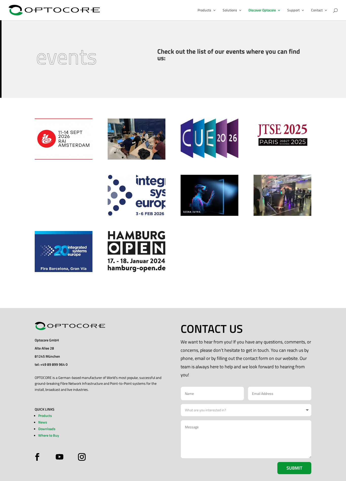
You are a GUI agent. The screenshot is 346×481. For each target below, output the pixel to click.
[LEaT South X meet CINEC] (282, 195)
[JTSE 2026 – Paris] (282, 135)
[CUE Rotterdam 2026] (209, 138)
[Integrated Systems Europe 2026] (136, 195)
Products (204, 10)
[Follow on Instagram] (80, 457)
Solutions (230, 10)
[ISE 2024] (63, 251)
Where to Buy (48, 435)
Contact (317, 10)
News (42, 422)
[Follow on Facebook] (38, 457)
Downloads (46, 428)
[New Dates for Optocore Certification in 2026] (136, 139)
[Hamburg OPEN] (136, 251)
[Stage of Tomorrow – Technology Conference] (209, 195)
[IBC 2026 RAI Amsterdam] (63, 139)
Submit (294, 468)
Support (293, 10)
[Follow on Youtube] (59, 457)
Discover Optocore (262, 10)
